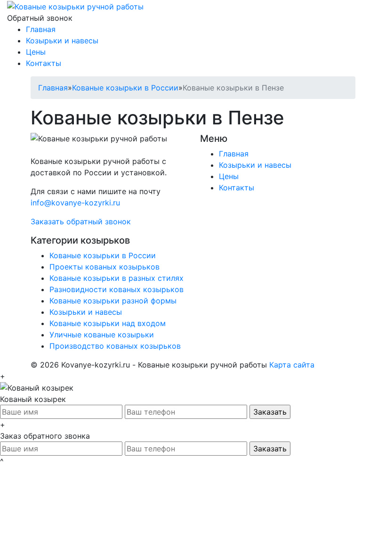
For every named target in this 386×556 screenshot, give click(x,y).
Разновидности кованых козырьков (116, 289)
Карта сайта (291, 364)
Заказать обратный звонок (81, 221)
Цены (36, 52)
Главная (41, 29)
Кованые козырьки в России (125, 87)
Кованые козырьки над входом (107, 323)
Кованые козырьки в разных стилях (116, 278)
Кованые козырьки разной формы (113, 300)
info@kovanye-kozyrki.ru (75, 202)
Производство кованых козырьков (115, 346)
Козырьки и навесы (62, 40)
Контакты (43, 63)
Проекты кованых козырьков (104, 266)
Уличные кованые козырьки (101, 334)
